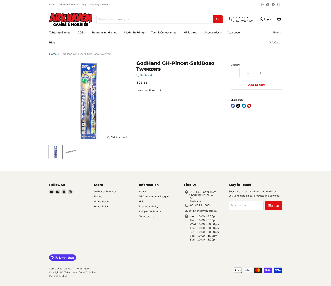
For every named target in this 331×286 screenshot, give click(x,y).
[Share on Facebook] (233, 106)
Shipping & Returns (99, 4)
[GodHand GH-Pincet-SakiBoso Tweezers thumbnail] (55, 152)
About (52, 4)
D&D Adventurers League (154, 196)
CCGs (82, 32)
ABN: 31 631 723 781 (60, 268)
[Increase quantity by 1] (260, 73)
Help (84, 4)
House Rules (101, 206)
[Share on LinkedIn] (244, 106)
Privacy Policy (82, 268)
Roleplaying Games (105, 32)
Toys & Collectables (164, 32)
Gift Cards (275, 42)
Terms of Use (146, 216)
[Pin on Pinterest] (249, 106)
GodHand (146, 75)
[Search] (218, 19)
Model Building (134, 32)
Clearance (233, 32)
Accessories (212, 32)
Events (277, 32)
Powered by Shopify (59, 276)
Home (53, 54)
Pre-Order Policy (148, 206)
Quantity (235, 64)
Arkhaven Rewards (68, 4)
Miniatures (191, 32)
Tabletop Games (60, 32)
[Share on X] (238, 106)
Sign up (273, 205)
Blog (52, 42)
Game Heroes (102, 201)
